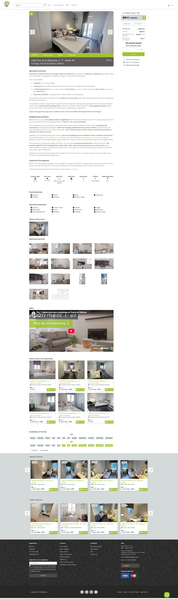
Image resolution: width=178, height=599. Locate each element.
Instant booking (64, 557)
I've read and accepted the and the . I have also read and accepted (42, 568)
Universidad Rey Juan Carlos (89, 137)
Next (110, 32)
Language (126, 565)
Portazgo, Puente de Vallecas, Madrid (47, 63)
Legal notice (143, 592)
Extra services (64, 552)
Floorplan (72, 55)
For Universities (33, 552)
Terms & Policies (134, 592)
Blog (67, 5)
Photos (35, 55)
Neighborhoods (34, 554)
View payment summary (133, 43)
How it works (64, 546)
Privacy (125, 592)
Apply (141, 49)
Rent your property (96, 546)
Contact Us (74, 5)
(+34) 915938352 (131, 560)
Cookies (119, 592)
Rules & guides (64, 549)
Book (133, 54)
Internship (32, 549)
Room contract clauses (67, 562)
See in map (47, 55)
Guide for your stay (65, 554)
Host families (94, 549)
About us (32, 546)
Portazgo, (41, 120)
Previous (32, 32)
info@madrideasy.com (131, 557)
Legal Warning (51, 566)
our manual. (74, 169)
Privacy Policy (38, 567)
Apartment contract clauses (68, 565)
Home (49, 5)
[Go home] (7, 4)
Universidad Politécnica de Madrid (56, 137)
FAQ (91, 552)
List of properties (58, 5)
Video (60, 55)
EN (171, 5)
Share (110, 60)
